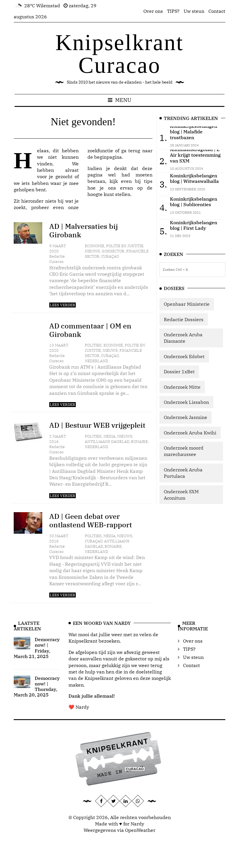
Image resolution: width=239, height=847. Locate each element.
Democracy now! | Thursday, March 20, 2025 (37, 686)
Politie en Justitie (124, 245)
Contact (216, 11)
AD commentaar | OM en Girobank (90, 330)
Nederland (96, 360)
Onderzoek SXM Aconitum (181, 495)
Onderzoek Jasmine (185, 417)
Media (109, 436)
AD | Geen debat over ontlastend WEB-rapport (90, 520)
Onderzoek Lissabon (186, 402)
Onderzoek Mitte (182, 387)
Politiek (93, 345)
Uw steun (194, 11)
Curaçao (110, 256)
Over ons (153, 11)
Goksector (113, 251)
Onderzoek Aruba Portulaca (183, 473)
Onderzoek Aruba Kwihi (190, 433)
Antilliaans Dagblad (107, 441)
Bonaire (139, 441)
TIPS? (173, 11)
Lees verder (62, 305)
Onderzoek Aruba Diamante (183, 338)
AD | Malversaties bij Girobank (83, 230)
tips (148, 181)
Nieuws (92, 251)
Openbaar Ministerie (187, 304)
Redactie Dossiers (183, 319)
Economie (94, 245)
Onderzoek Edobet (184, 356)
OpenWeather (140, 830)
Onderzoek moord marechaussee (183, 451)
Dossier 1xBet (179, 371)
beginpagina (108, 157)
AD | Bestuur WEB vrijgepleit (97, 425)
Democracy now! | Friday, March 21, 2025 (37, 647)
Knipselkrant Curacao (119, 54)
